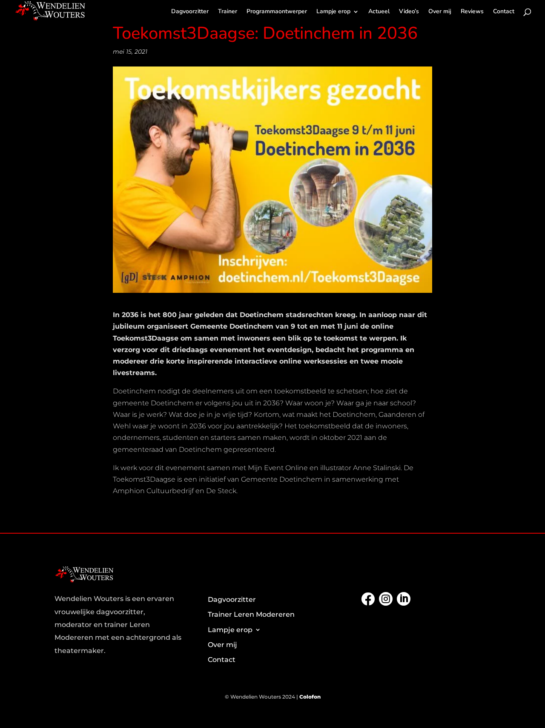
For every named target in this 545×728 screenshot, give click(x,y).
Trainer (227, 12)
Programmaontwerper (277, 12)
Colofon (310, 696)
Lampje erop (333, 12)
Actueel (379, 12)
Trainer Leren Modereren (251, 614)
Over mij (439, 12)
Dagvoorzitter (190, 12)
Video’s (409, 12)
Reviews (472, 12)
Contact (503, 12)
